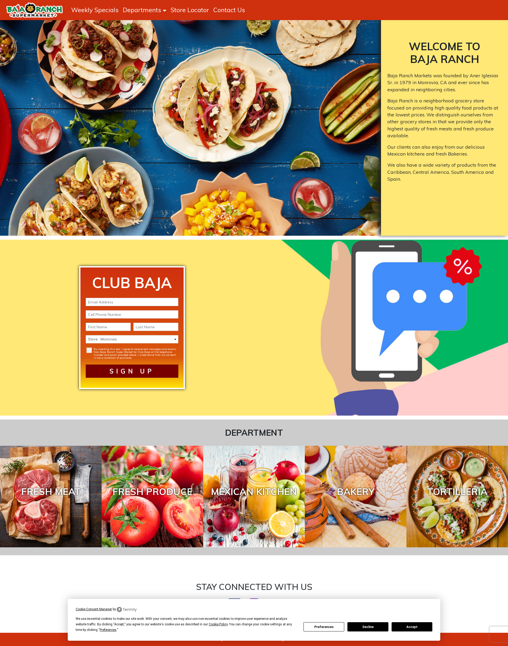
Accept (412, 627)
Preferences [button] (108, 630)
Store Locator (190, 10)
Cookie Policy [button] (218, 624)
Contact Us (229, 10)
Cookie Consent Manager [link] (94, 609)
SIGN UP (132, 371)
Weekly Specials (95, 10)
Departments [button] (142, 10)
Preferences (324, 627)
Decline (368, 627)
